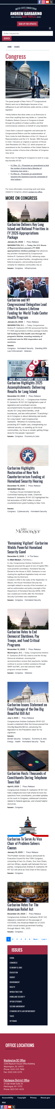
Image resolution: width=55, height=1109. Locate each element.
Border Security (14, 739)
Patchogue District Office (16, 1080)
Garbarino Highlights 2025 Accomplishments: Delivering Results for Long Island (26, 387)
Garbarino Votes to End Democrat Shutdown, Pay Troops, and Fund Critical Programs (23, 638)
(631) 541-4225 (17, 1089)
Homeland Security (25, 348)
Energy (10, 741)
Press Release (33, 242)
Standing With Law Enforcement (22, 1011)
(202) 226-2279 (15, 1072)
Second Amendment (17, 1006)
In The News (33, 556)
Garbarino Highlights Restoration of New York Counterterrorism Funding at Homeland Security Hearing (26, 474)
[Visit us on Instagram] (43, 2)
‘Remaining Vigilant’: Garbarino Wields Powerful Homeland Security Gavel (27, 547)
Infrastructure (30, 268)
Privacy (33, 1098)
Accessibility (7, 1098)
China (12, 958)
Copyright (21, 1098)
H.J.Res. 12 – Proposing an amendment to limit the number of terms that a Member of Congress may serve (30, 168)
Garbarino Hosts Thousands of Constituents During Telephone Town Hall (27, 777)
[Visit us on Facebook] (40, 2)
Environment (15, 982)
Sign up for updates (27, 23)
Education (14, 972)
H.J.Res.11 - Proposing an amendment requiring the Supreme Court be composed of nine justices (29, 176)
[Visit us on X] (51, 2)
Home (10, 46)
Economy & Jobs (32, 436)
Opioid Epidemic (16, 1001)
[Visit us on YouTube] (47, 2)
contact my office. (35, 192)
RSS (4, 1103)
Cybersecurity (23, 511)
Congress (19, 268)
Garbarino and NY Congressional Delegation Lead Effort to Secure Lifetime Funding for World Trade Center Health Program (27, 308)
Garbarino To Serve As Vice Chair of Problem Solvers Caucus (24, 843)
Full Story (27, 560)
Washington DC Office (14, 1060)
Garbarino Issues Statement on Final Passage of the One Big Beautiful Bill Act (27, 709)
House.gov (45, 1098)
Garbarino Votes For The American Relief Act (22, 907)
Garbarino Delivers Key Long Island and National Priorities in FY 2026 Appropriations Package (27, 230)
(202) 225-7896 (17, 1069)
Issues (17, 46)
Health (18, 741)
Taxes (42, 741)
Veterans (28, 351)
